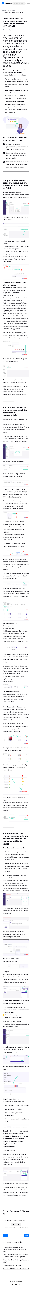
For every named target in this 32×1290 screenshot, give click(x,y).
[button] (28, 3)
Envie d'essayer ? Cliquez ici (16, 1212)
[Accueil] (7, 3)
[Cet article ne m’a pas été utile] (18, 1224)
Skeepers (4, 10)
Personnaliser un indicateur (12, 1265)
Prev (5, 1235)
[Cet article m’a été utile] (13, 1224)
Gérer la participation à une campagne (16, 1268)
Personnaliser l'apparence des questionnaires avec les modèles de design (14, 1249)
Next (26, 1235)
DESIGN (12, 10)
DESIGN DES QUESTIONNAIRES (13, 12)
